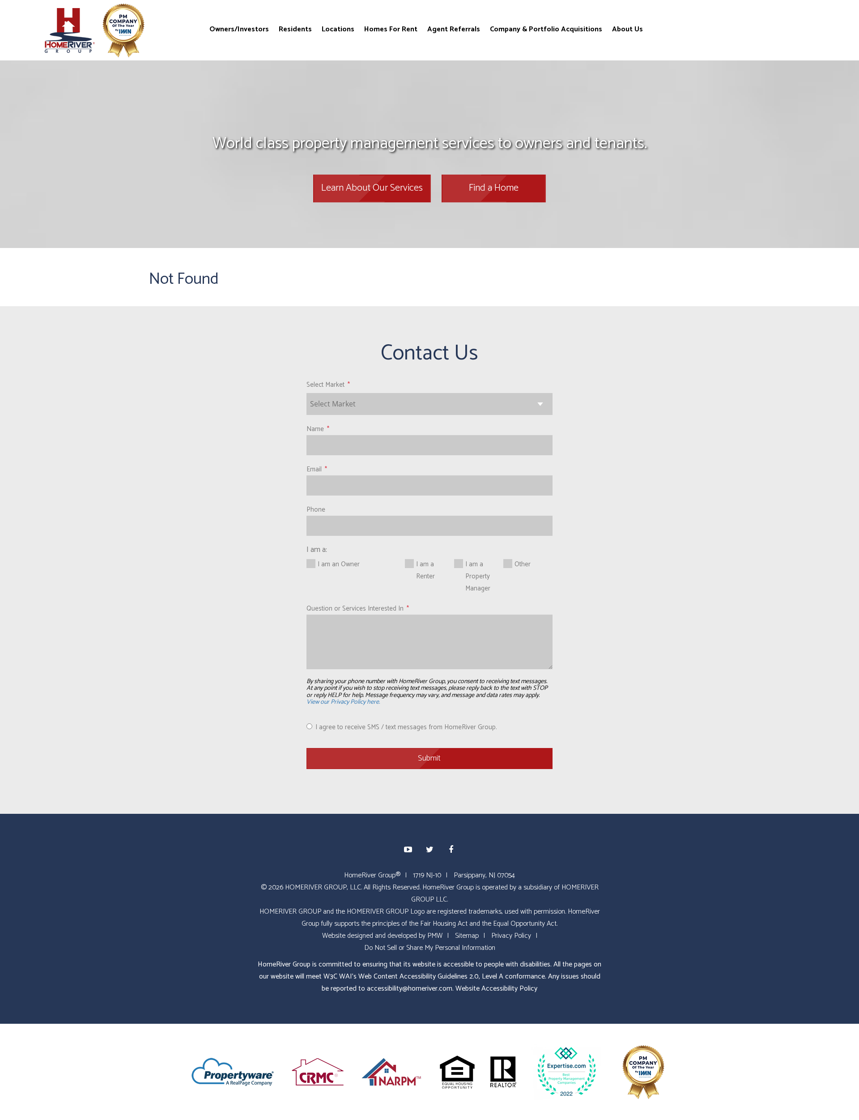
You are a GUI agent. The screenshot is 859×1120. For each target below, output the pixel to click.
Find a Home (494, 188)
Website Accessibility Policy (496, 989)
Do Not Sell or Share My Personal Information (429, 948)
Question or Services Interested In (355, 608)
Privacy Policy (511, 936)
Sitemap (467, 936)
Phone (315, 509)
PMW (434, 936)
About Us (627, 29)
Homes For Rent (390, 29)
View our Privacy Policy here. (343, 702)
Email (314, 469)
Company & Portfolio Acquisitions (546, 29)
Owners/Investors (239, 29)
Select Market (325, 384)
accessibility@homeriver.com (409, 989)
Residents (295, 29)
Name (315, 429)
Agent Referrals (453, 29)
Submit (429, 758)
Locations (338, 29)
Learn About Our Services (372, 188)
